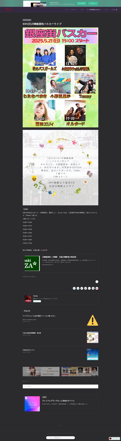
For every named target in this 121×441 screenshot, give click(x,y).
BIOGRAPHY (74, 9)
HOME (66, 9)
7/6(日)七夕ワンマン (29, 350)
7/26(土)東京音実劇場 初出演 (32, 333)
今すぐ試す (82, 3)
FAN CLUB (106, 9)
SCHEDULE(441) (26, 276)
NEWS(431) (33, 276)
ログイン (93, 3)
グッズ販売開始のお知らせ (93, 9)
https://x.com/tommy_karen (29, 319)
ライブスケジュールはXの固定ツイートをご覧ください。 (40, 316)
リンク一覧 (114, 9)
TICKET (82, 9)
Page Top (60, 426)
